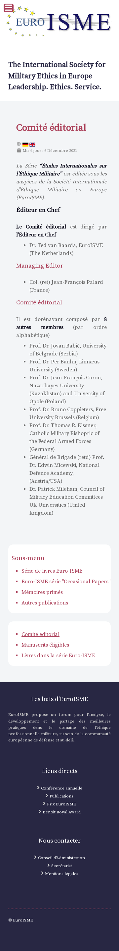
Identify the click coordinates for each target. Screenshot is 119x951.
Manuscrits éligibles (45, 645)
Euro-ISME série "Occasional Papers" (65, 581)
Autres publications (44, 603)
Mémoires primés (42, 592)
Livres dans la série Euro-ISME (58, 655)
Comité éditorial (40, 634)
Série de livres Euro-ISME (52, 571)
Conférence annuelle (61, 788)
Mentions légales (61, 873)
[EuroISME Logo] (59, 22)
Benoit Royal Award (62, 812)
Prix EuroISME (61, 804)
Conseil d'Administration (61, 857)
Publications (61, 796)
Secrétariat (61, 865)
